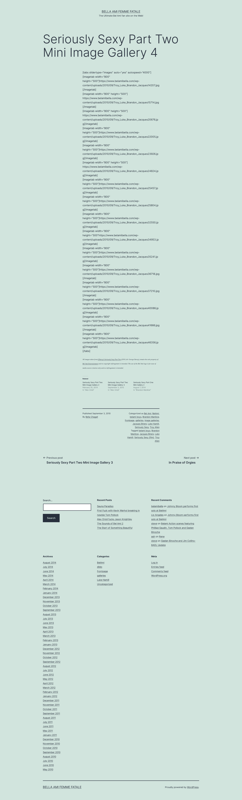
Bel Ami (147, 413)
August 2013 (49, 614)
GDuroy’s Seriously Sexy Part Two (109, 359)
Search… (47, 500)
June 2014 (48, 571)
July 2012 (48, 670)
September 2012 (51, 661)
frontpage (129, 420)
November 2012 (51, 653)
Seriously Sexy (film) (144, 437)
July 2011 (48, 722)
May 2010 (48, 769)
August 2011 (49, 717)
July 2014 (48, 567)
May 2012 (48, 679)
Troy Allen (154, 427)
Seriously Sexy (142, 427)
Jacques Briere (140, 423)
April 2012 (48, 683)
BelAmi (155, 413)
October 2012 (50, 657)
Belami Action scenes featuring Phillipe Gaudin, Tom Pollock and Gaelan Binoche (172, 527)
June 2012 (48, 674)
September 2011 (51, 713)
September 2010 (51, 752)
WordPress (193, 787)
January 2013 (50, 644)
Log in (154, 562)
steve (154, 523)
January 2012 (50, 696)
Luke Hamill (153, 423)
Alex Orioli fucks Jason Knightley (114, 519)
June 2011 (48, 726)
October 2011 (50, 709)
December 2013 (51, 597)
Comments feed (159, 571)
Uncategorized (105, 584)
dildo (99, 567)
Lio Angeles (157, 515)
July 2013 (48, 618)
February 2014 (50, 588)
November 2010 (51, 743)
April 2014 (48, 580)
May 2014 (48, 575)
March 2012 (49, 687)
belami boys (135, 417)
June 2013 (48, 623)
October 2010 (50, 748)
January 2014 (50, 593)
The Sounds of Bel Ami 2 (110, 523)
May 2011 (48, 730)
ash (153, 536)
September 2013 (51, 610)
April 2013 (48, 631)
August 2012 (49, 666)
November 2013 (51, 601)
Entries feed (157, 567)
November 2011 (51, 704)
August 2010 (49, 756)
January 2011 (50, 735)
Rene (161, 536)
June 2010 (48, 765)
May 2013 (48, 627)
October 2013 (50, 605)
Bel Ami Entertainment (90, 364)
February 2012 (50, 692)
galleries (139, 420)
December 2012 (51, 648)
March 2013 (49, 636)
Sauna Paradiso (105, 506)
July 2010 (48, 761)
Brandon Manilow (151, 417)
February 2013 (50, 640)
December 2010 (51, 739)
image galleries (152, 420)
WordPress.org (159, 575)
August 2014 (49, 562)
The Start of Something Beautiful (114, 527)
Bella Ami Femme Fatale (121, 11)
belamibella (157, 506)
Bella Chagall (92, 417)
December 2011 (51, 700)
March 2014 (49, 584)
